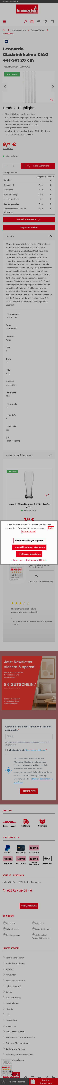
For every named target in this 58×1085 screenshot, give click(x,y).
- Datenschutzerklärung (35, 560)
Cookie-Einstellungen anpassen (29, 540)
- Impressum (18, 560)
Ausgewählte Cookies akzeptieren (29, 547)
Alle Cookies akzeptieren (29, 554)
